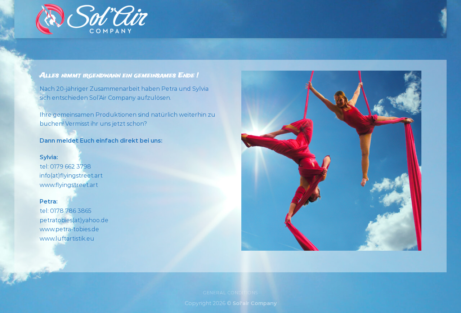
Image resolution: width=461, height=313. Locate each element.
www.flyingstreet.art (69, 185)
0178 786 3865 (70, 210)
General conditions (230, 292)
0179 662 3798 (70, 166)
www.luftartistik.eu (67, 238)
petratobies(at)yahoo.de (74, 220)
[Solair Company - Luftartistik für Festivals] (91, 19)
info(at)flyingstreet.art (71, 175)
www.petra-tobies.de (69, 229)
